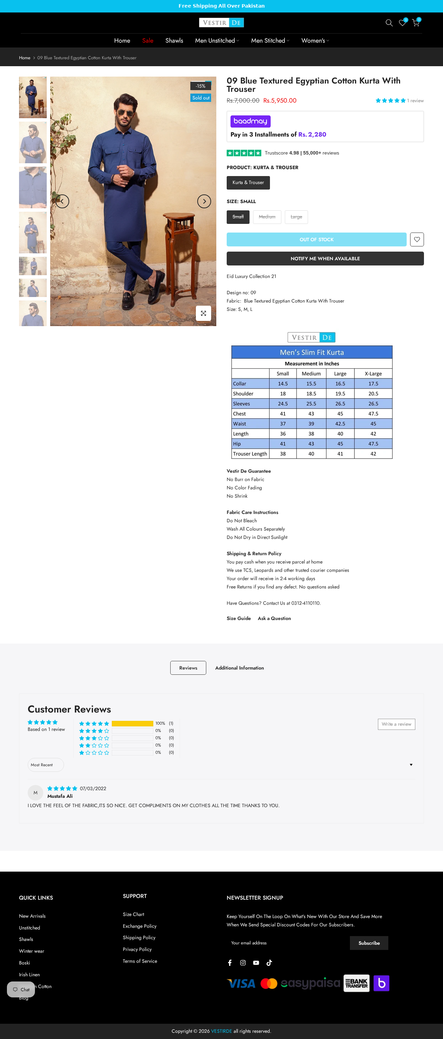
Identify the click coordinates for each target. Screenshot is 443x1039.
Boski (24, 962)
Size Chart (133, 914)
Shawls (174, 40)
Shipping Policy (139, 937)
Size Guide (239, 618)
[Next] (204, 201)
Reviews (188, 667)
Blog (23, 997)
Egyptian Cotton (35, 986)
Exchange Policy (139, 926)
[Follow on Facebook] (230, 963)
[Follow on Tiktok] (269, 963)
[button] (391, 100)
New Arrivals (32, 916)
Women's (313, 40)
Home (122, 40)
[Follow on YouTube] (256, 963)
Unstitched (29, 927)
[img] (63, 788)
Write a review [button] (397, 724)
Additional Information (239, 667)
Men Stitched (268, 40)
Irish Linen (29, 974)
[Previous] (62, 201)
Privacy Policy (137, 949)
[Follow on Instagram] (243, 963)
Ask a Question (274, 618)
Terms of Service (140, 961)
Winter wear (31, 951)
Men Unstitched (215, 40)
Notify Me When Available (325, 258)
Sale (147, 40)
